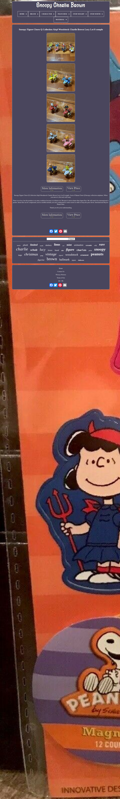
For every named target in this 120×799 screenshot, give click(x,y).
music (19, 245)
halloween (81, 260)
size (62, 250)
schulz (33, 249)
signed (61, 255)
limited (34, 244)
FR (62, 281)
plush (25, 245)
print (90, 250)
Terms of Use (61, 278)
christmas (31, 254)
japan (74, 260)
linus (57, 244)
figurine (41, 260)
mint (69, 244)
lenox (50, 250)
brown (52, 259)
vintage (50, 254)
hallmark (64, 259)
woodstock (71, 254)
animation (78, 245)
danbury (48, 245)
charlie (22, 249)
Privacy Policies (61, 275)
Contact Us (60, 271)
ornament (84, 255)
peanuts (97, 254)
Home (61, 268)
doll (63, 245)
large (20, 255)
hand (57, 250)
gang (41, 255)
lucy (42, 249)
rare (102, 244)
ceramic (89, 245)
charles (81, 250)
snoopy (100, 249)
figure (70, 249)
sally (95, 245)
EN (59, 281)
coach (41, 245)
